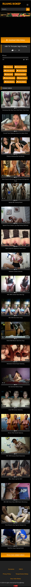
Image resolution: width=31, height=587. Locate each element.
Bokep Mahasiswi (21, 66)
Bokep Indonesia (21, 74)
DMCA (21, 569)
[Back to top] (26, 582)
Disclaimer (11, 569)
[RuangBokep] (13, 4)
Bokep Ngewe (22, 70)
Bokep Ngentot (10, 70)
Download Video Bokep (16, 40)
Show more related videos (15, 555)
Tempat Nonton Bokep (22, 574)
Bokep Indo (9, 66)
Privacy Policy (7, 574)
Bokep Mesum (22, 78)
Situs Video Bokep (15, 578)
